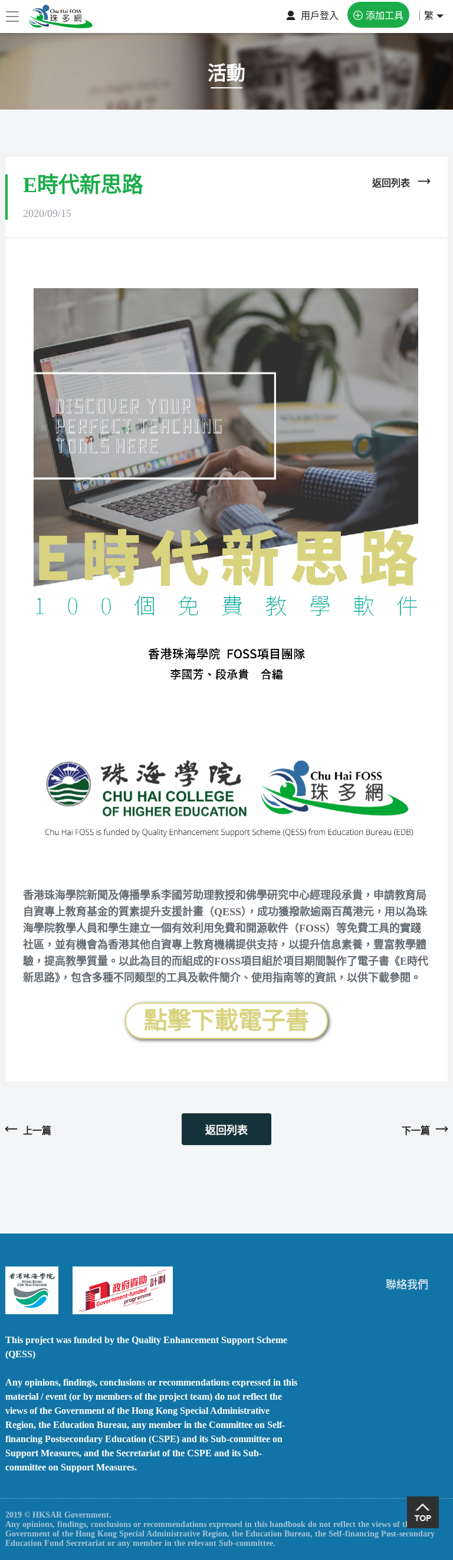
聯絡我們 (407, 1285)
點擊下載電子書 (226, 1020)
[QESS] (115, 1289)
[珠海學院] (31, 1289)
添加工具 (384, 16)
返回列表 (226, 1130)
